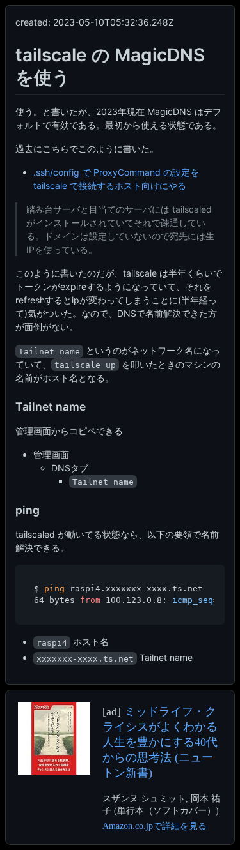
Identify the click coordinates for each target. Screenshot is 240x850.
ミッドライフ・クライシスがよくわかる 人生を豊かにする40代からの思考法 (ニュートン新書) (160, 742)
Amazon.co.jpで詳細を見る (154, 826)
